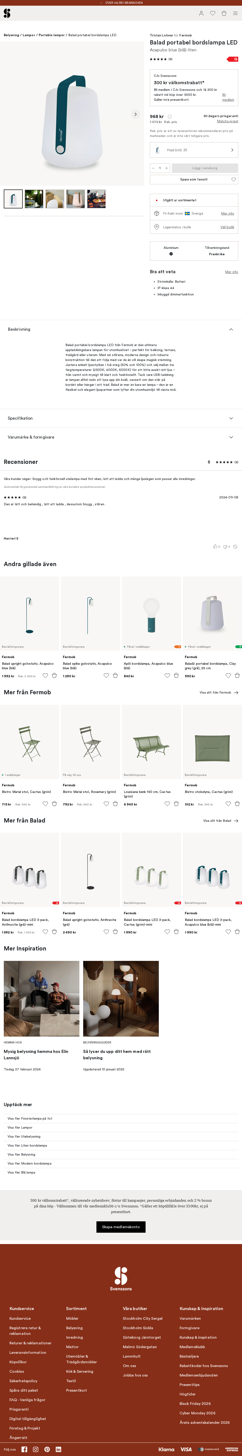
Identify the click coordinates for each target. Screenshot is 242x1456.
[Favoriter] (212, 13)
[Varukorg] (224, 13)
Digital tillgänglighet (27, 1419)
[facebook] (24, 1449)
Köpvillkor (18, 1362)
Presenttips (189, 1385)
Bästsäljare (189, 1356)
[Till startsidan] (7, 13)
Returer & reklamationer (30, 1343)
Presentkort (76, 1390)
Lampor (29, 35)
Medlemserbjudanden (199, 1375)
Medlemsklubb (192, 1347)
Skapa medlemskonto (121, 1227)
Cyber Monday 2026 (198, 1413)
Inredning (74, 1337)
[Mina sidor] (201, 13)
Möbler (72, 1318)
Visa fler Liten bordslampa (27, 1145)
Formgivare (189, 1328)
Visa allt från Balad (217, 821)
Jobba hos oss (135, 1375)
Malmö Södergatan (140, 1347)
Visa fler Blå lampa (21, 1172)
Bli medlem (228, 97)
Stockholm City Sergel (143, 1318)
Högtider (188, 1394)
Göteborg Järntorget (142, 1337)
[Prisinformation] (170, 116)
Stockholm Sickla (138, 1328)
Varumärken (190, 1318)
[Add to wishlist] (45, 676)
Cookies (16, 1371)
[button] (161, 59)
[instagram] (36, 1449)
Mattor (72, 1347)
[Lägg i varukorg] (54, 675)
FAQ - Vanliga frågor (27, 1400)
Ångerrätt (18, 1438)
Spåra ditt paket (23, 1390)
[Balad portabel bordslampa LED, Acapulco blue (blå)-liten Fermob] (72, 113)
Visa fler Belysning (21, 1154)
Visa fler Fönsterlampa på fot (30, 1118)
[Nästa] (135, 114)
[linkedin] (58, 1449)
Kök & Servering (80, 1371)
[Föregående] (8, 114)
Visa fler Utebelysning (24, 1136)
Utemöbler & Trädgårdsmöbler (81, 1359)
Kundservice (20, 1318)
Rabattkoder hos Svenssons (204, 1366)
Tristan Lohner (161, 35)
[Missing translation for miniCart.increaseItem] (166, 168)
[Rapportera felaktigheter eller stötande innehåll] (235, 546)
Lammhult (132, 1356)
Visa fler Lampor (20, 1127)
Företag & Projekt (24, 1428)
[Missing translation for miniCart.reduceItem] (153, 168)
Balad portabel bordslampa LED (92, 35)
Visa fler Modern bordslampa (30, 1163)
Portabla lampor (52, 35)
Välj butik (227, 227)
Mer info (227, 213)
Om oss (129, 1366)
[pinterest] (47, 1449)
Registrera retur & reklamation (25, 1331)
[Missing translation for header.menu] (235, 13)
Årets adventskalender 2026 (205, 1423)
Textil (71, 1381)
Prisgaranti (19, 1409)
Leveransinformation (27, 1352)
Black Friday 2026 (195, 1404)
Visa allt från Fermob (215, 692)
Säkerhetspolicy (23, 1381)
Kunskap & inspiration (198, 1337)
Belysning (11, 35)
